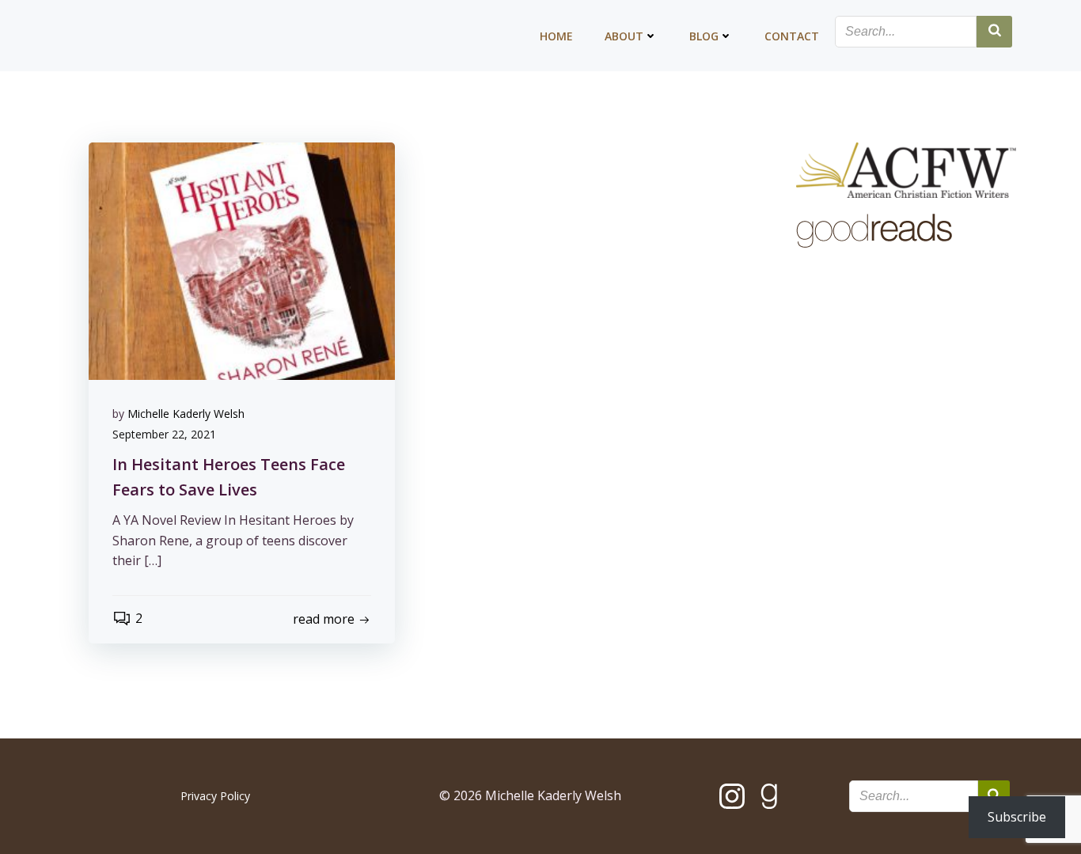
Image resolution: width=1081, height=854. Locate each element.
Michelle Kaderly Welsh (186, 413)
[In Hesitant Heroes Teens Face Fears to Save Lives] (242, 259)
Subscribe (1017, 817)
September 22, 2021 (164, 434)
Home (556, 36)
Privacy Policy (215, 795)
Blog (704, 36)
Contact (791, 36)
